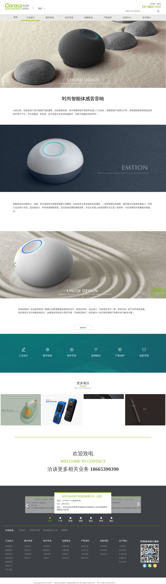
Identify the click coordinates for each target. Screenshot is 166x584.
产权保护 (108, 17)
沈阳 (81, 520)
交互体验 (46, 554)
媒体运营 (65, 557)
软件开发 (69, 17)
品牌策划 (88, 17)
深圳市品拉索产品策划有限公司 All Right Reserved (74, 582)
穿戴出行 (8, 565)
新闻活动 (122, 557)
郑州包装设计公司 (50, 530)
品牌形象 (65, 550)
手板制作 (27, 554)
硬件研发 (50, 17)
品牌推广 (65, 554)
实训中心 (127, 17)
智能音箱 (63, 110)
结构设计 (27, 550)
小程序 (46, 557)
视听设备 (8, 557)
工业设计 (30, 17)
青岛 (101, 520)
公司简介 (122, 546)
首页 (15, 17)
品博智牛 (64, 530)
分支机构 (122, 554)
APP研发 (46, 546)
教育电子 (8, 554)
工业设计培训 (34, 530)
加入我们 (122, 561)
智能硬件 (8, 550)
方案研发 (27, 546)
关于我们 (146, 17)
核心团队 (122, 550)
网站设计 (46, 550)
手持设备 (8, 569)
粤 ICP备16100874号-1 (106, 582)
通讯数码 (8, 546)
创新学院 (104, 540)
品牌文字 (65, 546)
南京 (91, 520)
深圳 (41, 8)
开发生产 (27, 557)
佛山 (111, 520)
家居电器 (8, 561)
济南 (70, 520)
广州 (60, 520)
